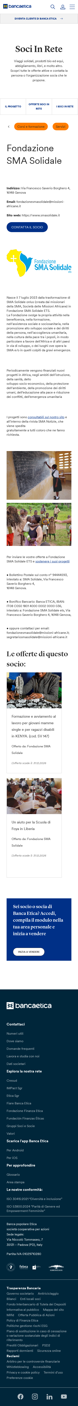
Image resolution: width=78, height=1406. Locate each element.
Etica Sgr (13, 1096)
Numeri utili (15, 1033)
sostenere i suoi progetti (52, 561)
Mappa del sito (53, 1310)
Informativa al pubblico (23, 1310)
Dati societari (16, 1064)
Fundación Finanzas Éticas (25, 1118)
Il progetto (13, 106)
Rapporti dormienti (20, 1351)
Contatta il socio (27, 227)
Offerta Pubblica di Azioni (36, 1315)
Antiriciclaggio (48, 1293)
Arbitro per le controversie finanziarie (33, 1361)
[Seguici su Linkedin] (49, 1397)
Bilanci (11, 1299)
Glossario (13, 1174)
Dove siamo (15, 1041)
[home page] (17, 6)
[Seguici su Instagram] (35, 1397)
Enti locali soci (30, 1299)
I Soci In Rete (64, 106)
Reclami (13, 1356)
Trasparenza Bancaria (24, 1288)
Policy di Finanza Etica (22, 1320)
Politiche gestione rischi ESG (27, 1326)
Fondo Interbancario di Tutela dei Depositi (36, 1304)
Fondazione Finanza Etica (25, 1111)
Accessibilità (42, 1367)
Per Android (15, 1150)
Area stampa (15, 1182)
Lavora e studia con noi (23, 1056)
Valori (11, 1133)
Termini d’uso (53, 1372)
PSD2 (46, 1345)
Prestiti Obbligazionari (22, 1345)
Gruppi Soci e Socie (21, 1126)
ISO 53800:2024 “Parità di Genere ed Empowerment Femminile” (33, 1208)
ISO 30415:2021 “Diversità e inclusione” (34, 1199)
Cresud (12, 1080)
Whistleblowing (18, 1367)
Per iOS (12, 1158)
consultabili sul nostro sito (46, 417)
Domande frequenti (20, 1049)
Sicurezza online (49, 1351)
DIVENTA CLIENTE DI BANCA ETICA (36, 18)
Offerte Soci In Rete (39, 106)
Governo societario (20, 1293)
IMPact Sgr (14, 1088)
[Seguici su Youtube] (64, 1397)
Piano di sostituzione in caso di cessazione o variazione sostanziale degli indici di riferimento (37, 1335)
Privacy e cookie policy (23, 1372)
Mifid (10, 1315)
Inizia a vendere (29, 951)
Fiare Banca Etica (19, 1103)
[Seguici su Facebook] (20, 1397)
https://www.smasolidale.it (41, 215)
